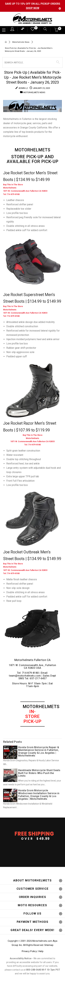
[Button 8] (57, 62)
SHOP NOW (32, 8)
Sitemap (48, 945)
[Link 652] (6, 42)
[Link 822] (32, 390)
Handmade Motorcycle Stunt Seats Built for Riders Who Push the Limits (39, 773)
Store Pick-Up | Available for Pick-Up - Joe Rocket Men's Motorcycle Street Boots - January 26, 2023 (32, 77)
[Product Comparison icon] (23, 29)
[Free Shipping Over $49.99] (32, 836)
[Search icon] (43, 29)
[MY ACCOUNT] (12, 29)
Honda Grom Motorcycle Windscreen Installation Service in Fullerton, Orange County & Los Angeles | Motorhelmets (38, 794)
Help (40, 951)
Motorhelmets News (21, 42)
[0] (31, 29)
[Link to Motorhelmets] (32, 19)
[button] (56, 30)
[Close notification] (59, 8)
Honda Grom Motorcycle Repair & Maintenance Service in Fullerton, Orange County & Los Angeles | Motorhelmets (38, 751)
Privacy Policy (29, 951)
